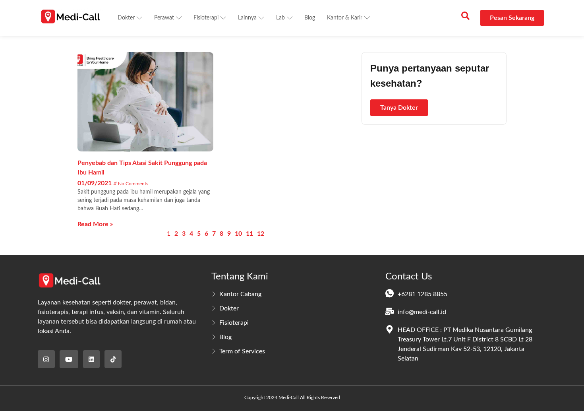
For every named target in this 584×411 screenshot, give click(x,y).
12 (260, 234)
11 (249, 234)
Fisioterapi (206, 18)
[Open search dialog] (465, 18)
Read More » (95, 224)
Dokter (126, 18)
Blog (309, 18)
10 (238, 234)
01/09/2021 (95, 183)
